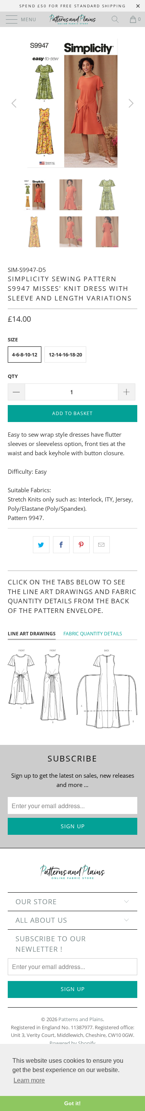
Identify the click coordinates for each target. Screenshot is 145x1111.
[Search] (118, 19)
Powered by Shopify (72, 1043)
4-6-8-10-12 (24, 354)
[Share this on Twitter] (41, 544)
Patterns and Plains (80, 1019)
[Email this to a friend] (101, 544)
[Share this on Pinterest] (81, 544)
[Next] (130, 103)
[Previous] (15, 103)
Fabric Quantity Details (92, 633)
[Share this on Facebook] (61, 544)
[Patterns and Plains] (72, 19)
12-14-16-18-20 (65, 354)
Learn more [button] (29, 1080)
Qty (13, 376)
